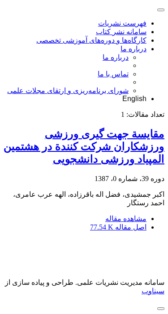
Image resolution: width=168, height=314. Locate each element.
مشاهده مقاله (125, 218)
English (134, 98)
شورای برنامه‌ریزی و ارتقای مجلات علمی (68, 90)
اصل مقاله (118, 227)
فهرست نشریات (122, 23)
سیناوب (153, 291)
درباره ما (133, 49)
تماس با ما (113, 74)
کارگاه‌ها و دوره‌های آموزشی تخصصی (91, 40)
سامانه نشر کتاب (121, 31)
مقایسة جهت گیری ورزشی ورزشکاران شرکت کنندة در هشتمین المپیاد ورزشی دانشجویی (84, 146)
